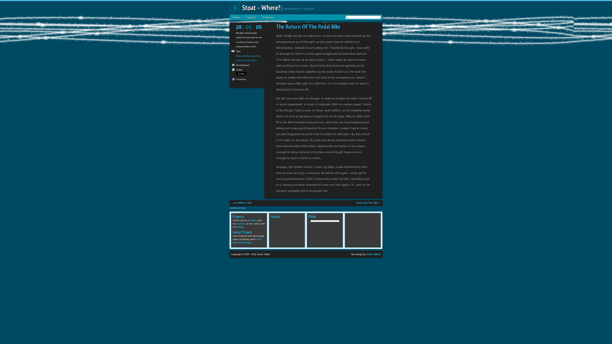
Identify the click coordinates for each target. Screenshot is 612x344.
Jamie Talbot (373, 254)
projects (252, 220)
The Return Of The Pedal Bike (308, 27)
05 (259, 27)
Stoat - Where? (261, 8)
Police (254, 60)
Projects (268, 17)
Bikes (238, 56)
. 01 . (249, 27)
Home (236, 17)
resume (241, 223)
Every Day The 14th (367, 202)
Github (240, 227)
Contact (251, 17)
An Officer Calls (243, 202)
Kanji (246, 60)
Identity (246, 56)
